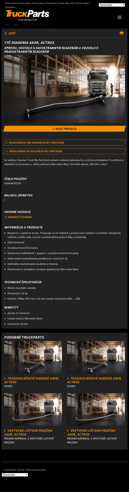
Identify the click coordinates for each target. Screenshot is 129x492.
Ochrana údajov (23, 3)
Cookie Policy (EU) (66, 3)
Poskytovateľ (10, 3)
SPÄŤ (11, 33)
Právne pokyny (38, 3)
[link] (64, 129)
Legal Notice (10, 7)
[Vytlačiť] (122, 33)
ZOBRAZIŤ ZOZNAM (19, 217)
